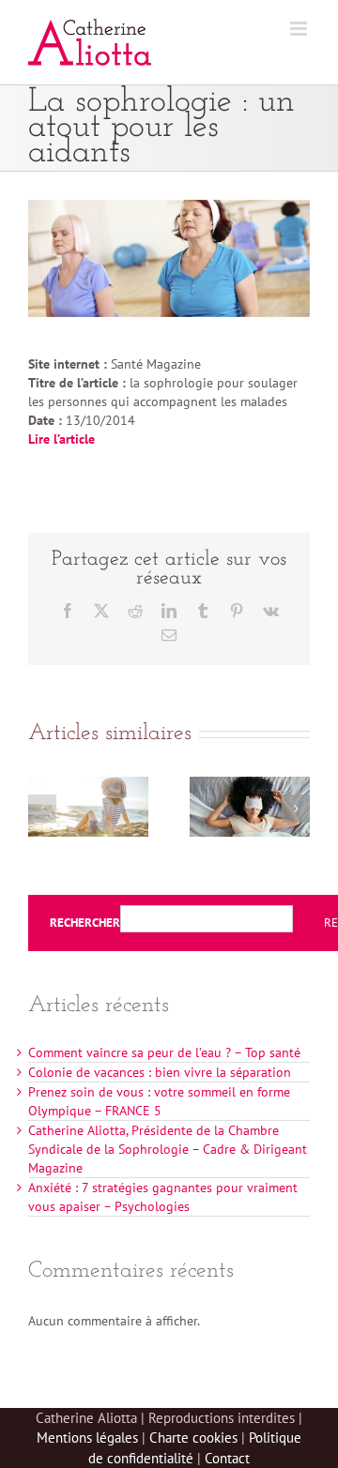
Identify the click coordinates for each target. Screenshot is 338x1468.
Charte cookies (193, 1437)
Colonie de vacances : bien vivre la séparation (159, 1072)
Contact (227, 1458)
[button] (42, 809)
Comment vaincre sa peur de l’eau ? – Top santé (164, 1052)
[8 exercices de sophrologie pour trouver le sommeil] (250, 785)
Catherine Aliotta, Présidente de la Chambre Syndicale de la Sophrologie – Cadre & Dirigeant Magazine (167, 1149)
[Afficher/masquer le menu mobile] (300, 28)
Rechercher (85, 923)
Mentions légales (87, 1437)
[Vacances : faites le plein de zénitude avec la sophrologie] (88, 785)
